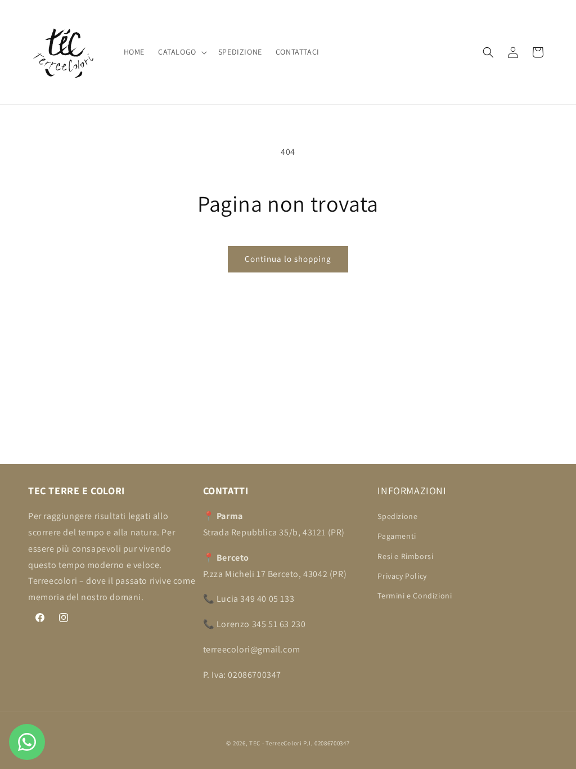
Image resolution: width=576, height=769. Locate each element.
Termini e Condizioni (414, 596)
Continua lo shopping (288, 258)
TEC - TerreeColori (275, 743)
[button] (181, 52)
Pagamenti (396, 536)
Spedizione (397, 516)
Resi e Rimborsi (405, 556)
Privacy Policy (401, 576)
